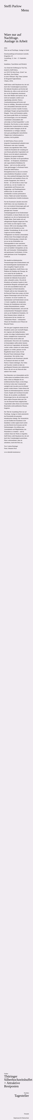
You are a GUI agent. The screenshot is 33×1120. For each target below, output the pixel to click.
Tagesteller (21, 1095)
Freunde (26, 1114)
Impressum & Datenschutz (21, 1118)
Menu (25, 10)
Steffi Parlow (13, 6)
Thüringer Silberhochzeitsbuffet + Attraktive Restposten (18, 1081)
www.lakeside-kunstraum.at (12, 452)
